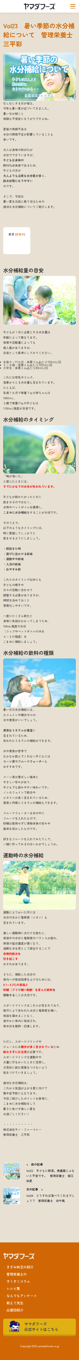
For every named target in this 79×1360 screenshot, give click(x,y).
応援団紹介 (15, 1309)
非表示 (20, 234)
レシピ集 (13, 1288)
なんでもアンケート (22, 1295)
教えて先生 (15, 1302)
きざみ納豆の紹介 (20, 1266)
